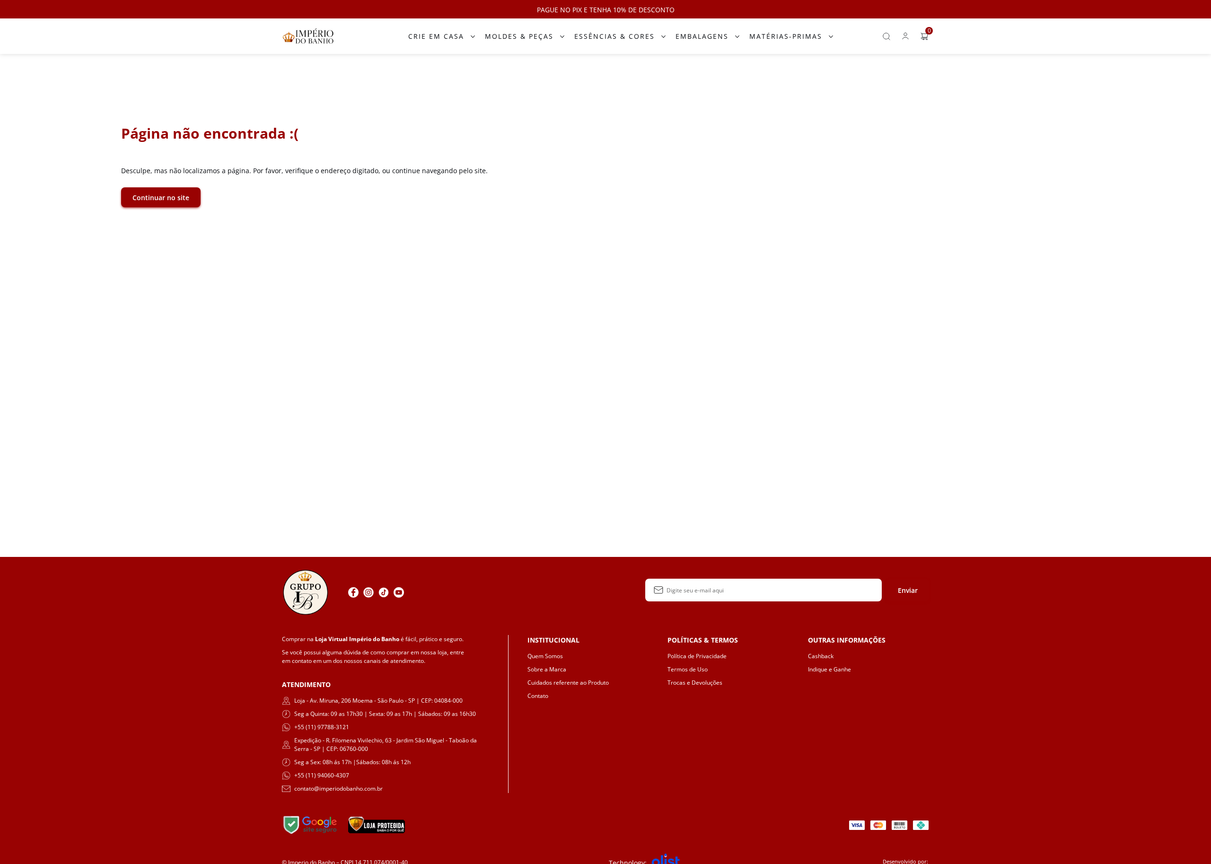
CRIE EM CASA (436, 36)
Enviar (908, 590)
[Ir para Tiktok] (383, 592)
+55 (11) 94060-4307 (321, 775)
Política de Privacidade (697, 656)
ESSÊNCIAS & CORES (614, 36)
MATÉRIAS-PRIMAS (785, 36)
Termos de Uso (687, 669)
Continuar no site (160, 197)
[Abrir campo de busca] (886, 36)
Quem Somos (545, 656)
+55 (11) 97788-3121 (321, 727)
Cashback (821, 656)
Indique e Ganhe (829, 669)
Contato (537, 696)
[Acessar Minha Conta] (905, 39)
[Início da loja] (308, 36)
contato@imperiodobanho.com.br (338, 789)
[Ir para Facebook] (353, 592)
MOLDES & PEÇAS (519, 36)
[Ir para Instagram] (368, 592)
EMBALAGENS (702, 36)
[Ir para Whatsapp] (414, 592)
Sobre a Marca (546, 669)
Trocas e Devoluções (694, 683)
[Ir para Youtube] (399, 592)
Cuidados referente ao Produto (568, 683)
